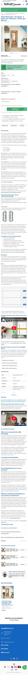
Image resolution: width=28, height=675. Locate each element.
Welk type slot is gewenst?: (8, 99)
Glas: (2, 73)
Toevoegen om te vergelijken (6, 112)
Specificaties (14, 125)
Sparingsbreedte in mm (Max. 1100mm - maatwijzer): (11, 92)
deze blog (10, 182)
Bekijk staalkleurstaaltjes (15, 192)
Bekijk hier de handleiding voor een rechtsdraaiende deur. (13, 400)
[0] (26, 4)
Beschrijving (5, 125)
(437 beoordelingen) (14, 620)
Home (2, 13)
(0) (8, 21)
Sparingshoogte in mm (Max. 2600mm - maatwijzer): (11, 85)
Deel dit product (17, 112)
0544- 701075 (7, 638)
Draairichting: (5, 78)
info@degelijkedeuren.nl (16, 343)
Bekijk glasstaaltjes (5, 192)
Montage (22, 125)
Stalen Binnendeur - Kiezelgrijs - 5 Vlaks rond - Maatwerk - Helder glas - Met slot (7, 603)
